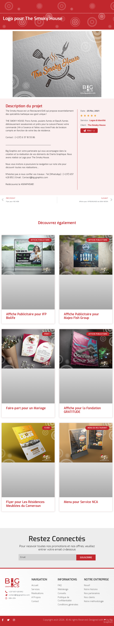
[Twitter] (8, 620)
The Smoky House (97, 125)
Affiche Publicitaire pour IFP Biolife (26, 316)
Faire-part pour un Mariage (26, 408)
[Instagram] (14, 620)
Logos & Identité (98, 120)
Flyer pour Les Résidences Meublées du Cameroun (25, 504)
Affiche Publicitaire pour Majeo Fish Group (81, 316)
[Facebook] (2, 620)
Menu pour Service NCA (81, 502)
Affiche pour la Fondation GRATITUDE (82, 410)
